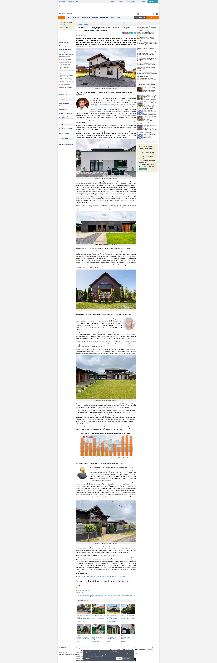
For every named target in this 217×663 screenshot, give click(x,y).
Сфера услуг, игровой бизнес (66, 85)
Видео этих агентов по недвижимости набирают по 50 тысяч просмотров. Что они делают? (128, 638)
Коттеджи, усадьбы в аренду (66, 76)
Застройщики (63, 130)
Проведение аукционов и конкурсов (66, 116)
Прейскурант (79, 656)
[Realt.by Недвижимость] (60, 6)
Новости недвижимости (66, 22)
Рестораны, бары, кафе (65, 64)
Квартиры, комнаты (64, 58)
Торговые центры (64, 46)
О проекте (62, 1)
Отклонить (127, 658)
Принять (119, 658)
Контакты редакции (81, 650)
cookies (102, 656)
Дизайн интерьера (64, 119)
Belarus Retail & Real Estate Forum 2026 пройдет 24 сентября (145, 38)
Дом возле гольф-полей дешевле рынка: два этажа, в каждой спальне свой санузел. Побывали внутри (113, 618)
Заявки (112, 1)
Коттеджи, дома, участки (65, 59)
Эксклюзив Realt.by (89, 596)
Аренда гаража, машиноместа (66, 87)
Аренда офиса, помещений (66, 79)
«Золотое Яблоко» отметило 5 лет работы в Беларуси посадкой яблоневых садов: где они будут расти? (146, 54)
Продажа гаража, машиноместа (67, 68)
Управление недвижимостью (63, 106)
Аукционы (62, 92)
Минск (82, 592)
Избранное (134, 1)
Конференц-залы (64, 103)
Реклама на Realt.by (72, 1)
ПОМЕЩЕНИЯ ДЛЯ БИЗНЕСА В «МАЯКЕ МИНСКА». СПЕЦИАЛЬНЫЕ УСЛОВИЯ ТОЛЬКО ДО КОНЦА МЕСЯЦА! (146, 120)
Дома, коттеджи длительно (65, 78)
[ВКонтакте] (123, 33)
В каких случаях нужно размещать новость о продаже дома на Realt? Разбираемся (100, 576)
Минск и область (66, 13)
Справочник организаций (66, 144)
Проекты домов (63, 52)
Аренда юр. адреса (64, 89)
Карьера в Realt (80, 648)
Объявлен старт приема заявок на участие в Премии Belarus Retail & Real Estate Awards (146, 60)
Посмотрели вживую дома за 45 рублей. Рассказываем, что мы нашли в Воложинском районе (84, 638)
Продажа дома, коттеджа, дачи (102, 595)
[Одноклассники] (125, 33)
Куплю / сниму (63, 94)
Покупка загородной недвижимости (120, 595)
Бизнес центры (63, 42)
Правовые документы (81, 658)
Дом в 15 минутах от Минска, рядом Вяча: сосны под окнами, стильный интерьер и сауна (113, 638)
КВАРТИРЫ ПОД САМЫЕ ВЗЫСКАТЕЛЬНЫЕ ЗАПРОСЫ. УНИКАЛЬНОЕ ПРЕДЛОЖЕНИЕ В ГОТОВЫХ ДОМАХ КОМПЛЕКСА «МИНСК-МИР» (147, 129)
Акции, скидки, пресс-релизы (67, 25)
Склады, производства (65, 65)
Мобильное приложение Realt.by (67, 654)
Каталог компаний (64, 133)
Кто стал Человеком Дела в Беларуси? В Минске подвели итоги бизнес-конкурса (146, 48)
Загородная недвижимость (86, 595)
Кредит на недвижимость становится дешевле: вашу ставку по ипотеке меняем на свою (150, 112)
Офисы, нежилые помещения (66, 61)
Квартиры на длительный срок (66, 75)
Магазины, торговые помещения (67, 62)
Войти (144, 1)
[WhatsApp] (130, 33)
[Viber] (127, 33)
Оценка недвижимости (65, 113)
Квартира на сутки (64, 73)
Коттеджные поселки (65, 49)
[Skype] (132, 33)
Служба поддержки (81, 654)
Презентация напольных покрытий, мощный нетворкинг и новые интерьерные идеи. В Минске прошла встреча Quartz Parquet (147, 42)
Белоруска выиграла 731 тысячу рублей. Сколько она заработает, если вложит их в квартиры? (98, 638)
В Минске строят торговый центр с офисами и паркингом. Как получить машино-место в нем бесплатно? (147, 90)
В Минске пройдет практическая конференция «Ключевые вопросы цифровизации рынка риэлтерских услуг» (147, 33)
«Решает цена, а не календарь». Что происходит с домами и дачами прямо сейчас (98, 617)
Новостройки (62, 39)
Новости (102, 596)
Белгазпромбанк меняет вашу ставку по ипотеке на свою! (149, 136)
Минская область (85, 590)
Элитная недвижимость (65, 56)
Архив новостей (64, 27)
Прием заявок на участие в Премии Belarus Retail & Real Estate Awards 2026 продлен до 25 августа (146, 27)
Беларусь (83, 587)
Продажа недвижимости (66, 54)
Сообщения (122, 1)
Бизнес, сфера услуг (64, 67)
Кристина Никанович (81, 35)
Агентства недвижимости (66, 128)
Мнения (97, 596)
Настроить (89, 658)
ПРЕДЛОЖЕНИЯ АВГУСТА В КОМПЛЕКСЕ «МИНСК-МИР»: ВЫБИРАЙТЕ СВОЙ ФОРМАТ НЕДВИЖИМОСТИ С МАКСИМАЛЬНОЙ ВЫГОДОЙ (147, 105)
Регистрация (152, 1)
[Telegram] (135, 33)
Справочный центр (81, 652)
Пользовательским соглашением (142, 648)
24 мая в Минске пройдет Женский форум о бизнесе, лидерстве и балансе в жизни (147, 80)
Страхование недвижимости (63, 110)
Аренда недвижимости (65, 71)
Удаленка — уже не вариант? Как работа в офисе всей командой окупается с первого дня (150, 97)
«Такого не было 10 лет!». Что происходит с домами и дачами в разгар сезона (128, 617)
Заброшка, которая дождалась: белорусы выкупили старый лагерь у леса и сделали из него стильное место (84, 618)
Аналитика (63, 24)
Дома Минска (63, 142)
